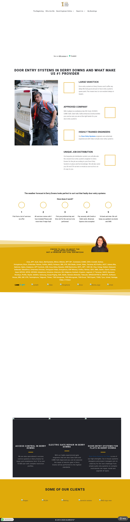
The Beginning (38, 11)
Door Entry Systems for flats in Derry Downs (103, 447)
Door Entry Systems (88, 136)
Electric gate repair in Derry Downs (67, 446)
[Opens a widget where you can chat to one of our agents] (123, 518)
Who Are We (49, 11)
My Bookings (92, 11)
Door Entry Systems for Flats (100, 456)
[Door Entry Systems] (65, 4)
